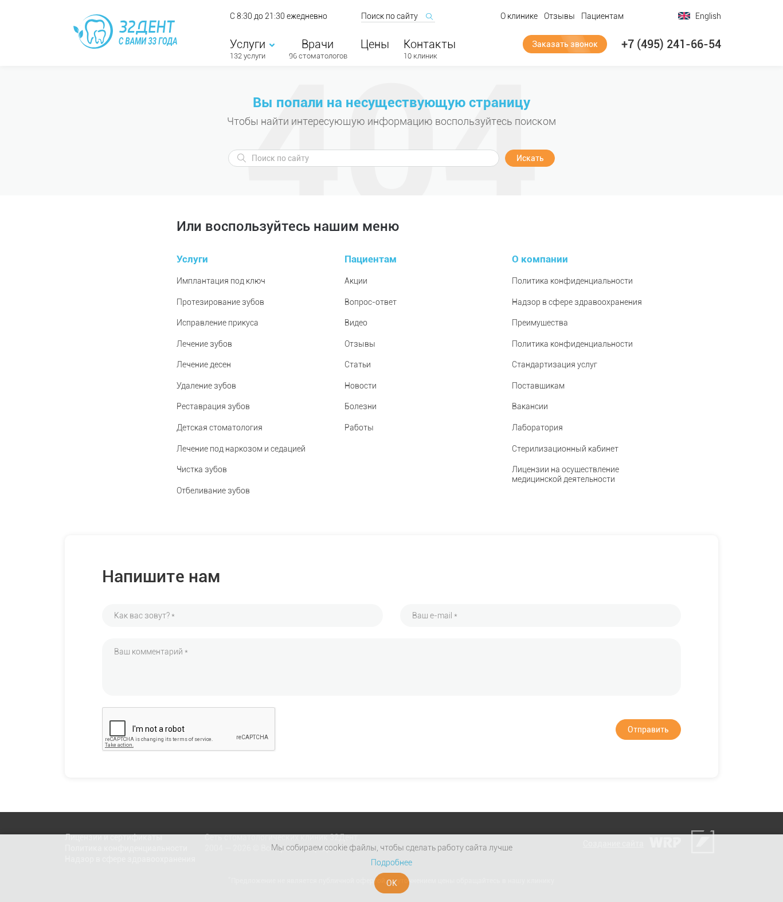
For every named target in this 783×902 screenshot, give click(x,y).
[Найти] (428, 16)
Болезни (360, 406)
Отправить (648, 729)
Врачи (317, 44)
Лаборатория (537, 427)
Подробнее (391, 862)
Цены (375, 44)
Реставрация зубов (213, 406)
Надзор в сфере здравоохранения (577, 302)
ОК (391, 883)
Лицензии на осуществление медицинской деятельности (565, 474)
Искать (530, 158)
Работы (359, 427)
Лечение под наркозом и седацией (241, 448)
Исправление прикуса (218, 322)
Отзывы (559, 16)
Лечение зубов (204, 343)
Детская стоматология (220, 427)
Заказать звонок (565, 44)
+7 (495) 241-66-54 (671, 44)
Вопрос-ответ (370, 302)
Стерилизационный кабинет (565, 448)
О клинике (519, 16)
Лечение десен (204, 364)
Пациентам (602, 16)
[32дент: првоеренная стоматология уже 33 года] (127, 31)
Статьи (357, 364)
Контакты (430, 44)
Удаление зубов (206, 385)
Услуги (247, 44)
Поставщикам (538, 385)
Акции (355, 280)
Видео (355, 322)
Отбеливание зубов (213, 490)
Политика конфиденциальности (572, 280)
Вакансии (530, 406)
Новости (360, 385)
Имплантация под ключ (221, 280)
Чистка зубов (202, 469)
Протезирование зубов (220, 302)
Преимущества (540, 322)
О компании (540, 259)
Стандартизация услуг (554, 364)
